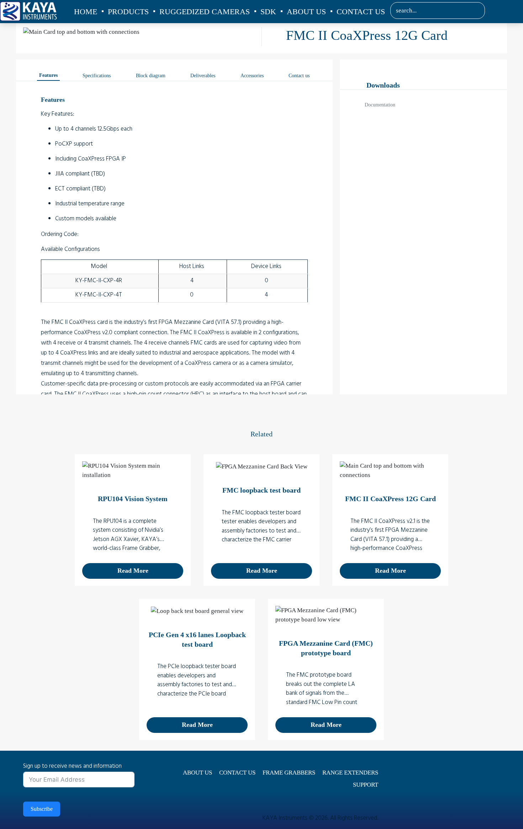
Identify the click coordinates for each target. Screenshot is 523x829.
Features (48, 75)
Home (85, 11)
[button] (474, 10)
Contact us (299, 75)
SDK (268, 11)
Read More (132, 570)
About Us (306, 11)
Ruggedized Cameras (204, 11)
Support (365, 784)
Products (128, 11)
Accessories (252, 75)
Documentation (380, 104)
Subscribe (42, 809)
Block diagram (150, 75)
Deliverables (202, 75)
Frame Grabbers (289, 772)
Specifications (97, 75)
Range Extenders (350, 772)
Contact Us (361, 11)
